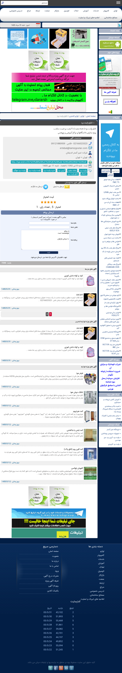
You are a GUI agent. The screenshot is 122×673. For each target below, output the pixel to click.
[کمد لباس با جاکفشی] (90, 441)
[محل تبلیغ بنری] (48, 527)
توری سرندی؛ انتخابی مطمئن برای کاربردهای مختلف (109, 320)
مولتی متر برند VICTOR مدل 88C (110, 346)
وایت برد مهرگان (19, 170)
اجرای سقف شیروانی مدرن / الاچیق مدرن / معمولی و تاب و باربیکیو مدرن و (109, 283)
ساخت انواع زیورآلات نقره (110, 198)
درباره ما (55, 561)
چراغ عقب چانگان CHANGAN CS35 (112, 265)
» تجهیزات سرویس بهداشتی (111, 433)
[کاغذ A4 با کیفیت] (59, 48)
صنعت (47, 10)
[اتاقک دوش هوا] (90, 403)
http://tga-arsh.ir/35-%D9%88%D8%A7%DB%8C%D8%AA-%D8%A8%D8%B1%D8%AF (49, 162)
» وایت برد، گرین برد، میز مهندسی (112, 439)
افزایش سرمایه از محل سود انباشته (110, 380)
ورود (57, 571)
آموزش (85, 10)
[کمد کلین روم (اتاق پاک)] (90, 460)
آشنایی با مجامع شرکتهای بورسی (110, 387)
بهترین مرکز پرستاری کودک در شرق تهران (110, 216)
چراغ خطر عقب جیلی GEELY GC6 (112, 229)
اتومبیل (66, 10)
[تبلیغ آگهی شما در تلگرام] (48, 101)
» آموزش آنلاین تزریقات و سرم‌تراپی (112, 401)
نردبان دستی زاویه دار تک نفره (110, 253)
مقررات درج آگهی (51, 576)
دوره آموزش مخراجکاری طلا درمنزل (110, 223)
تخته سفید (72, 170)
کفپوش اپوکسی (77, 468)
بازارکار (56, 10)
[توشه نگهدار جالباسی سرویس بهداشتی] (80, 48)
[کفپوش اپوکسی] (90, 479)
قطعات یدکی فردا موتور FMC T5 (111, 181)
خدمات (96, 10)
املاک (76, 10)
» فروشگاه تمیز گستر (114, 429)
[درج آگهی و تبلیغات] (48, 537)
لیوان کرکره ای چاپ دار (111, 302)
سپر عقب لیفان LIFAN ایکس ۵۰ (111, 193)
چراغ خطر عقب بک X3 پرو (110, 248)
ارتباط (38, 10)
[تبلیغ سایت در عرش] (38, 48)
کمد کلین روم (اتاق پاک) (73, 449)
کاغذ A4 (79, 294)
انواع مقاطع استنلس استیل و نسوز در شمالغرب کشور (109, 210)
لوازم (115, 10)
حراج (29, 10)
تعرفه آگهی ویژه (52, 581)
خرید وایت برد (49, 170)
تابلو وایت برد (73, 174)
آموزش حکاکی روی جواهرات (112, 290)
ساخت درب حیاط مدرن (111, 238)
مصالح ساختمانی (110, 17)
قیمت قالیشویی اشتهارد (111, 299)
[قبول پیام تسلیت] (48, 92)
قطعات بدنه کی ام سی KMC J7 (111, 203)
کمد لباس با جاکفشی (75, 430)
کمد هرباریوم (78, 411)
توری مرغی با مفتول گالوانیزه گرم (109, 327)
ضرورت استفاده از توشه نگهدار (110, 373)
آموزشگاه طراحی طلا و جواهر (111, 307)
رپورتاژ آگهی (53, 586)
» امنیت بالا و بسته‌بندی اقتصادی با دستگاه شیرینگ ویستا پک (112, 409)
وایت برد (83, 170)
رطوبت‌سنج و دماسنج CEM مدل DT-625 (109, 339)
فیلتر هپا (79, 373)
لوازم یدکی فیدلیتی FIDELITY (112, 314)
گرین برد (61, 170)
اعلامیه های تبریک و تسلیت (88, 17)
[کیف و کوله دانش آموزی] (90, 287)
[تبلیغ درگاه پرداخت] (48, 82)
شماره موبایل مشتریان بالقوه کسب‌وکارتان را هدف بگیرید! (109, 273)
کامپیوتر (106, 10)
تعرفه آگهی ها (110, 92)
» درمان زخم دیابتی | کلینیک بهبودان (111, 417)
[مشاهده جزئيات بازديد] (110, 113)
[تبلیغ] (59, 70)
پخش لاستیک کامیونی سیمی (111, 187)
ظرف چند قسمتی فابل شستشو (111, 259)
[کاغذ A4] (90, 306)
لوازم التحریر (73, 116)
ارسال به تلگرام (36, 187)
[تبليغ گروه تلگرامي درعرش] (17, 48)
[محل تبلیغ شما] (48, 111)
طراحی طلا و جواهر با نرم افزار (110, 243)
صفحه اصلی (91, 116)
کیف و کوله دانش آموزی (73, 275)
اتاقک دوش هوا (76, 392)
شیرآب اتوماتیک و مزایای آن (110, 366)
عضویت (55, 556)
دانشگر (84, 174)
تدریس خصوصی (15, 10)
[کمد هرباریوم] (90, 422)
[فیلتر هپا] (90, 384)
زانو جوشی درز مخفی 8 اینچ (109, 295)
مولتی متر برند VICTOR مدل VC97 (110, 352)
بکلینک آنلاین (53, 591)
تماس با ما (54, 566)
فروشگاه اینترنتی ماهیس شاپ (110, 333)
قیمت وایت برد (34, 170)
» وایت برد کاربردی (114, 444)
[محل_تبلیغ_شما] (38, 70)
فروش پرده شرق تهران (111, 234)
